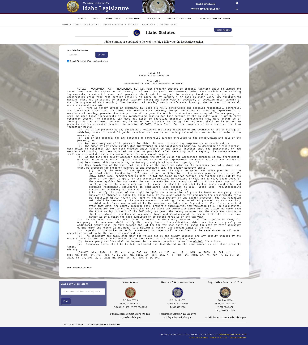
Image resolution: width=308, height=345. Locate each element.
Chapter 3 (148, 24)
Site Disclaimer (198, 338)
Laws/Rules (153, 18)
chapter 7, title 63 (121, 195)
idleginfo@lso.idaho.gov (179, 317)
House (96, 18)
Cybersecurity (238, 338)
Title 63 (133, 24)
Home (65, 24)
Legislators (133, 18)
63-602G (194, 179)
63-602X (212, 179)
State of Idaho (205, 3)
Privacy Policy (218, 338)
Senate (82, 18)
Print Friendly (223, 30)
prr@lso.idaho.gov (131, 317)
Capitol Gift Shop (73, 324)
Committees (113, 18)
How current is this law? (79, 267)
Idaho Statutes (113, 24)
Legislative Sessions (179, 18)
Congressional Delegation (104, 324)
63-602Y (145, 124)
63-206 (197, 241)
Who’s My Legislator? (205, 9)
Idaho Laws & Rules (86, 24)
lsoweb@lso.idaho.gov (234, 317)
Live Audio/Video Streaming (213, 18)
